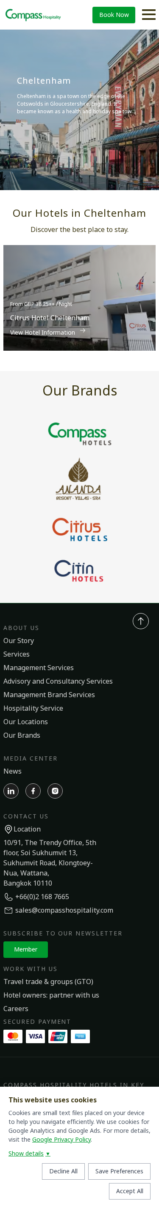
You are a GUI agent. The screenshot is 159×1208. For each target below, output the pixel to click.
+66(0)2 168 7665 (42, 897)
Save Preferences (119, 1171)
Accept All (129, 1191)
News (12, 771)
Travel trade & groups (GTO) (48, 982)
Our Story (18, 641)
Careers (15, 1009)
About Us (21, 628)
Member (25, 949)
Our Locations (25, 722)
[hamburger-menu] (149, 14)
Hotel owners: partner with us (51, 995)
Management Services (38, 668)
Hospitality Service (33, 709)
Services (16, 654)
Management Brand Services (49, 695)
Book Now (114, 15)
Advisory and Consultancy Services (58, 681)
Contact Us (26, 816)
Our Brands (21, 736)
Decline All (63, 1171)
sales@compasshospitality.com (64, 910)
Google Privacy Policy (61, 1139)
